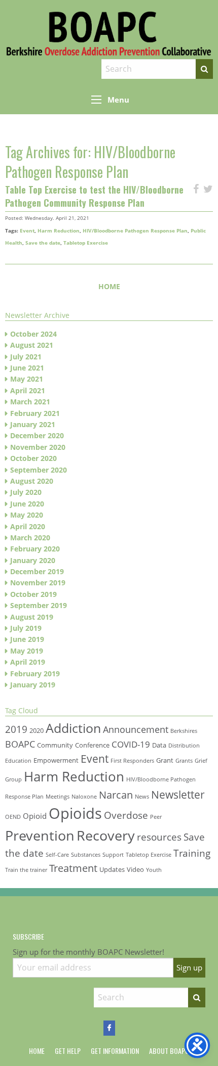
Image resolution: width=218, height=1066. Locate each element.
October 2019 (33, 594)
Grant (164, 760)
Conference (92, 745)
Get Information (115, 1050)
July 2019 (26, 628)
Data (159, 745)
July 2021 (26, 356)
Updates (112, 869)
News (142, 796)
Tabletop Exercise (85, 242)
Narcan (116, 794)
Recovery (106, 835)
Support (113, 854)
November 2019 (37, 582)
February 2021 (35, 413)
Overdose (126, 815)
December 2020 (37, 435)
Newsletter (178, 794)
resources (159, 836)
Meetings (57, 796)
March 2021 (30, 401)
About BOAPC (169, 1050)
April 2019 (27, 662)
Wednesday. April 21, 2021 (57, 217)
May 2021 (26, 379)
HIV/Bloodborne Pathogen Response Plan (135, 230)
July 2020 (26, 492)
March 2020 (30, 537)
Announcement (135, 729)
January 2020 (32, 560)
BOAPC (20, 744)
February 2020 (35, 548)
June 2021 (27, 368)
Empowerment (56, 760)
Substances (85, 854)
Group (13, 779)
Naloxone (84, 796)
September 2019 (38, 605)
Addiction (73, 728)
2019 (16, 729)
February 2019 (35, 673)
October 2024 (33, 334)
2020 (36, 730)
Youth (154, 869)
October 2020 (33, 458)
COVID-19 (131, 744)
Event (27, 230)
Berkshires (183, 730)
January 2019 (32, 684)
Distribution (184, 745)
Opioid (35, 816)
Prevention (40, 835)
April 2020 (27, 526)
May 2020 (26, 515)
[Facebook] (109, 1028)
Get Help (68, 1050)
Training (191, 853)
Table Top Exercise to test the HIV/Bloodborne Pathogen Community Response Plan (94, 196)
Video (135, 869)
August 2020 (31, 481)
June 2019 (27, 639)
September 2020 (38, 470)
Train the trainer (26, 869)
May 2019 (26, 651)
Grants (184, 760)
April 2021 (27, 390)
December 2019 (37, 571)
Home (109, 286)
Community (55, 745)
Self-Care (57, 854)
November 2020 (37, 447)
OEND (13, 816)
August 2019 (31, 617)
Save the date (42, 242)
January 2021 (32, 424)
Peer (156, 816)
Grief (201, 760)
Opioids (75, 813)
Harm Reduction (59, 230)
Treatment (73, 868)
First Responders (132, 760)
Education (18, 760)
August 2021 (31, 345)
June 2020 (27, 503)
